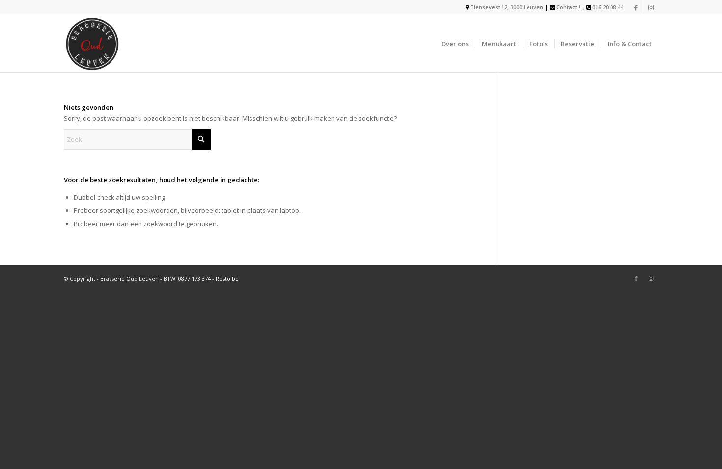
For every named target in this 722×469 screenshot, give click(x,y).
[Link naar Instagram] (650, 7)
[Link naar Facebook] (636, 7)
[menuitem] (455, 43)
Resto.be (227, 278)
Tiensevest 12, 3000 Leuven (506, 7)
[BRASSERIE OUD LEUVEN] (92, 43)
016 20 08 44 (607, 7)
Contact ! (568, 7)
